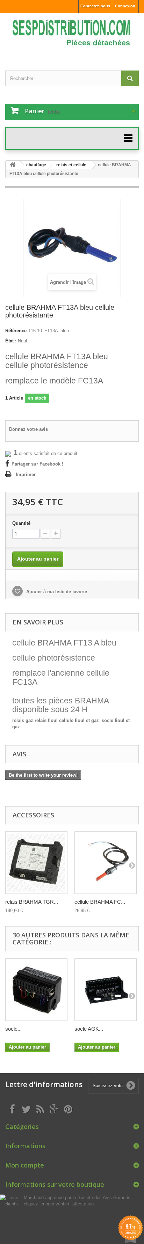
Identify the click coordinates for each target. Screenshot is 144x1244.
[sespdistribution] (72, 35)
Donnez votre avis (28, 429)
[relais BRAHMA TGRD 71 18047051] (36, 862)
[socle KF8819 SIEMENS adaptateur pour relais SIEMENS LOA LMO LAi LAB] (36, 989)
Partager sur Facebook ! (37, 464)
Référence (16, 330)
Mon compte (24, 1165)
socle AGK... (88, 1029)
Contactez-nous (95, 6)
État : (10, 340)
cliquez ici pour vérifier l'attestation (59, 1204)
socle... (13, 1029)
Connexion (125, 6)
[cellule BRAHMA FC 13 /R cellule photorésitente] (105, 862)
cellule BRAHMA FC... (99, 902)
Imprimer (26, 474)
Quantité (21, 523)
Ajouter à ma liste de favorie (56, 591)
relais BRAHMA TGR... (31, 902)
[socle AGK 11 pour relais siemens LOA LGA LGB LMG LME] (105, 989)
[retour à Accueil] (12, 165)
